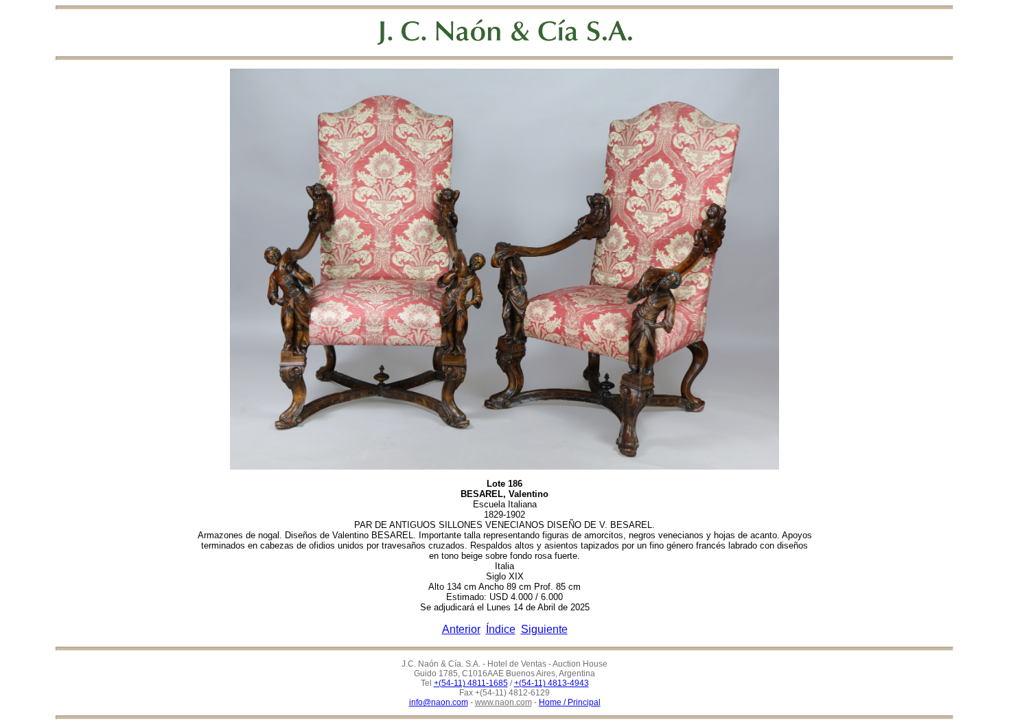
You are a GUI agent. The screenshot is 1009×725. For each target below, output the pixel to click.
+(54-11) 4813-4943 (551, 683)
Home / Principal (570, 702)
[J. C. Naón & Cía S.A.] (505, 32)
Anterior (461, 629)
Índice (500, 629)
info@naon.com (438, 702)
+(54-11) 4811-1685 (471, 683)
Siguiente (544, 629)
